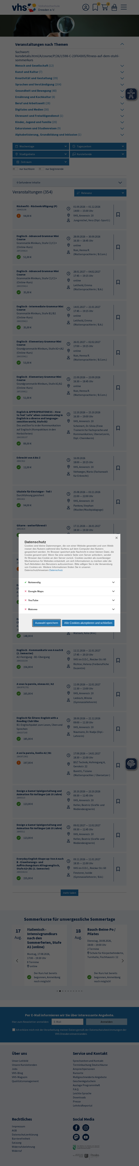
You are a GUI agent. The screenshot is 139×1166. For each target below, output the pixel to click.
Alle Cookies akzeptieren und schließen (88, 622)
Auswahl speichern (46, 622)
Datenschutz (56, 570)
